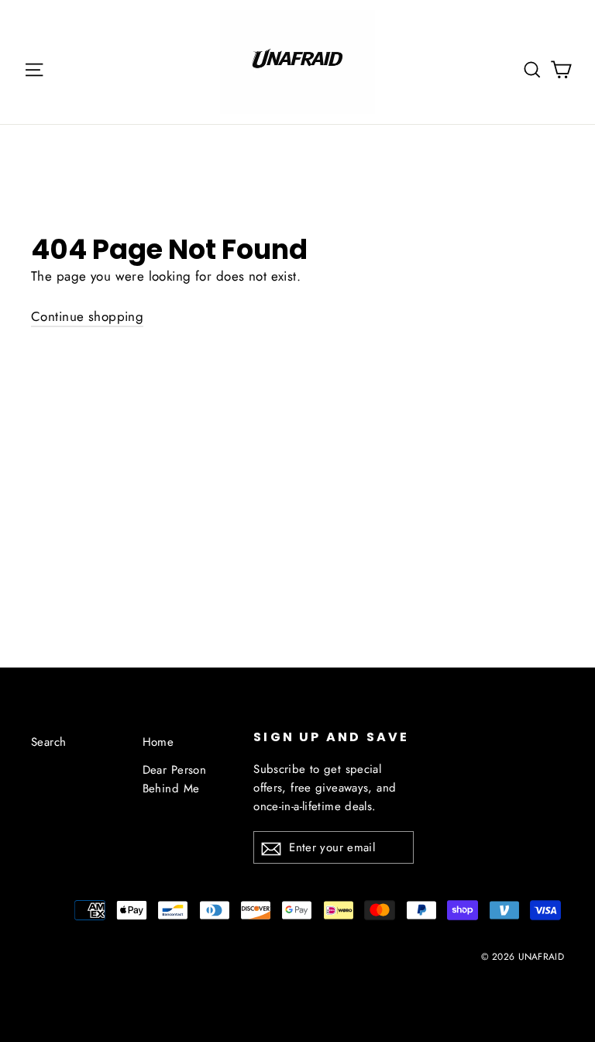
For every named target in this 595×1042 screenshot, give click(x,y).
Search (49, 741)
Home (158, 741)
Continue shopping (87, 316)
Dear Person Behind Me (175, 779)
